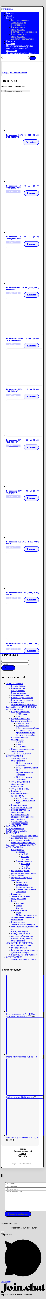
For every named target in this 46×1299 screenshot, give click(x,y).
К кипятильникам (19, 805)
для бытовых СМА (19, 821)
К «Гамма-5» (21, 747)
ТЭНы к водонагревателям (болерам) (24, 772)
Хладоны (20, 903)
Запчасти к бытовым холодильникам (20, 897)
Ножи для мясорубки (25, 735)
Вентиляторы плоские (21, 945)
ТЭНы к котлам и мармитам (24, 764)
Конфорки (16, 791)
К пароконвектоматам (21, 807)
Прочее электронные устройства (26, 890)
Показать (8, 668)
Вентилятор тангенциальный (24, 950)
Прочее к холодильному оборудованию (22, 939)
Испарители (16, 894)
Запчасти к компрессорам (23, 924)
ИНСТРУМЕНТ (12, 833)
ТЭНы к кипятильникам (27, 768)
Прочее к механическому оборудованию (23, 750)
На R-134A (25, 863)
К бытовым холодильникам (24, 955)
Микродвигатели (19, 948)
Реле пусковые (18, 922)
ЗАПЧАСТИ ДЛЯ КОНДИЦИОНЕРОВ (15, 827)
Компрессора (17, 849)
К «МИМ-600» (22, 726)
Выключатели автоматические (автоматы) (24, 703)
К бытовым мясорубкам (27, 728)
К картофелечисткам (20, 712)
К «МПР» (20, 742)
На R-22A (25, 866)
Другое (19, 908)
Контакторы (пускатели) (22, 700)
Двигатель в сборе (20, 952)
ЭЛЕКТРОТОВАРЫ (14, 683)
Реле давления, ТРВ (20, 934)
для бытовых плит (24, 798)
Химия (14, 901)
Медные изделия (19, 910)
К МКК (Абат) (22, 714)
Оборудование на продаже (23, 959)
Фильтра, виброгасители (22, 936)
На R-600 (25, 859)
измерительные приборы (23, 842)
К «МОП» (20, 744)
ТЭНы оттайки (17, 875)
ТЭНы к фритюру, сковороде (24, 778)
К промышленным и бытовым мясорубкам (21, 720)
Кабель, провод (18, 686)
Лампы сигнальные (20, 695)
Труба (18, 913)
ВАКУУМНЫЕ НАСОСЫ (16, 831)
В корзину (31, 193)
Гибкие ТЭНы (17, 786)
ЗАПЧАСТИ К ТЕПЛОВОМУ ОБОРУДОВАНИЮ (18, 755)
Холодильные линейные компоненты (22, 918)
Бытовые (20, 852)
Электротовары (18, 693)
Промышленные (24, 861)
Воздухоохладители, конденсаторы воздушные (23, 871)
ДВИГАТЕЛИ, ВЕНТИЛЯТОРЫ (19, 943)
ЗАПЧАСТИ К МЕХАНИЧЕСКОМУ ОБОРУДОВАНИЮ (21, 708)
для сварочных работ (21, 840)
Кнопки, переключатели (22, 697)
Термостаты (21, 882)
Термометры (22, 885)
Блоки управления (24, 887)
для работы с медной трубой (24, 835)
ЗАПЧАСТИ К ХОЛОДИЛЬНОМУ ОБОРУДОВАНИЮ (21, 846)
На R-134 (25, 856)
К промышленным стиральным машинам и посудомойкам (22, 816)
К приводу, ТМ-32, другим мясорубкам (25, 731)
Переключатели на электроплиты (19, 794)
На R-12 (24, 854)
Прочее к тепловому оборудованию (20, 811)
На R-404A (25, 868)
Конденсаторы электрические (18, 689)
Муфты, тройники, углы (26, 915)
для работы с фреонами (22, 838)
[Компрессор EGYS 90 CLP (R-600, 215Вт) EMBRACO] (22, 113)
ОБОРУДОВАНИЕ (14, 957)
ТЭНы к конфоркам (20, 789)
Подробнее (31, 142)
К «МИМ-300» (22, 723)
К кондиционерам (19, 931)
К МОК (19, 716)
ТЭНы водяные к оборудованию (19, 759)
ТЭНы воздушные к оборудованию (20, 783)
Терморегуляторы (19, 824)
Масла (19, 906)
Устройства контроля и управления (21, 878)
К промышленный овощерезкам (19, 738)
